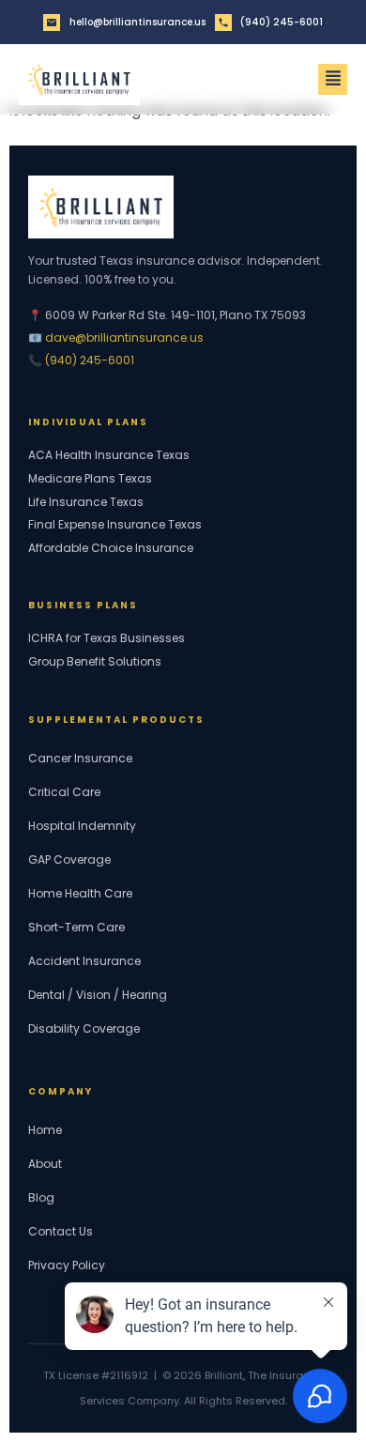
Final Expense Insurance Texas (115, 524)
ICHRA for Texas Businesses (106, 638)
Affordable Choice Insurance (110, 548)
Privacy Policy (66, 1265)
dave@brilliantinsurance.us (124, 337)
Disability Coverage (84, 1028)
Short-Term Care (76, 927)
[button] (332, 80)
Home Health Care (80, 893)
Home (45, 1130)
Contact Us (60, 1231)
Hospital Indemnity (82, 826)
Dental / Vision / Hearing (97, 995)
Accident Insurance (84, 961)
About (45, 1164)
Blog (41, 1197)
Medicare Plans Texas (90, 478)
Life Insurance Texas (86, 502)
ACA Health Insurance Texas (109, 455)
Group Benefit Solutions (94, 661)
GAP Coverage (69, 859)
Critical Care (64, 792)
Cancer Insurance (80, 758)
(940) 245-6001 (89, 360)
